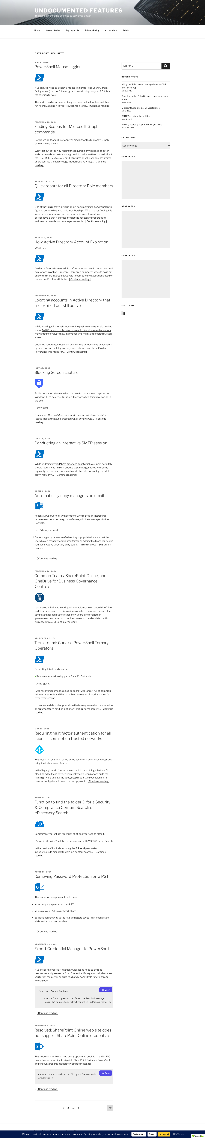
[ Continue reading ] (99, 105)
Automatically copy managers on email (69, 495)
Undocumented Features (79, 10)
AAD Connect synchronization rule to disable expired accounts (76, 330)
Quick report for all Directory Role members (73, 186)
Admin (126, 30)
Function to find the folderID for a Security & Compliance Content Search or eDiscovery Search (72, 807)
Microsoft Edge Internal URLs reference (141, 108)
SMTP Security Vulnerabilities (136, 116)
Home (37, 30)
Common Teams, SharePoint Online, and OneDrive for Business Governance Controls (70, 581)
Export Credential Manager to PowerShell (71, 948)
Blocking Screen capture (56, 372)
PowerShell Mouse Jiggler (57, 66)
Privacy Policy (92, 30)
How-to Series (53, 30)
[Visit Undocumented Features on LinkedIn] (123, 313)
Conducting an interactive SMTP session (70, 443)
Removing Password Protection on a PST (71, 876)
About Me (110, 30)
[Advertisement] (146, 180)
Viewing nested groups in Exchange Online (142, 124)
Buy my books (72, 30)
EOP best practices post (69, 464)
